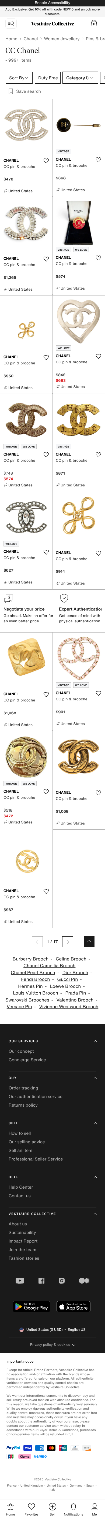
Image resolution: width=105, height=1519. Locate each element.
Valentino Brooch (75, 1000)
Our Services (23, 1041)
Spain (90, 1486)
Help (14, 1177)
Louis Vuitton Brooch (35, 993)
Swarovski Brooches (27, 1000)
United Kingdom (31, 1486)
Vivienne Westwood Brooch (69, 1006)
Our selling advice (27, 1142)
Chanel (30, 38)
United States (56, 1486)
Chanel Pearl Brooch (33, 972)
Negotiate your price (24, 609)
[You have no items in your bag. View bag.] (94, 23)
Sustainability (22, 1232)
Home (11, 38)
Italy (52, 1490)
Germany (75, 1486)
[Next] (67, 941)
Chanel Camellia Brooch (49, 965)
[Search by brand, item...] (11, 24)
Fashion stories (24, 1258)
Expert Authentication (81, 609)
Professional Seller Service (36, 1159)
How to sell (20, 1133)
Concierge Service (27, 1059)
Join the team (22, 1249)
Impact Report (23, 1241)
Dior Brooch (75, 972)
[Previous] (37, 941)
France (12, 1486)
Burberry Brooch (31, 959)
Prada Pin (75, 993)
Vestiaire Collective (32, 1214)
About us (18, 1224)
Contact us (20, 1195)
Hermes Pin (30, 986)
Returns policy (23, 1105)
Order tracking (23, 1088)
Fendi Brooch (35, 979)
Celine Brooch (71, 959)
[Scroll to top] (89, 941)
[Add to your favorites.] (46, 161)
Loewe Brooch (65, 986)
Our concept (21, 1051)
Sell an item (20, 1150)
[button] (94, 23)
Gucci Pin (67, 979)
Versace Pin (19, 1006)
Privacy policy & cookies (50, 1344)
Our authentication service (35, 1096)
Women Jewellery (62, 38)
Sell (14, 1123)
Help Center (21, 1187)
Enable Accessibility (52, 3)
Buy (13, 1078)
